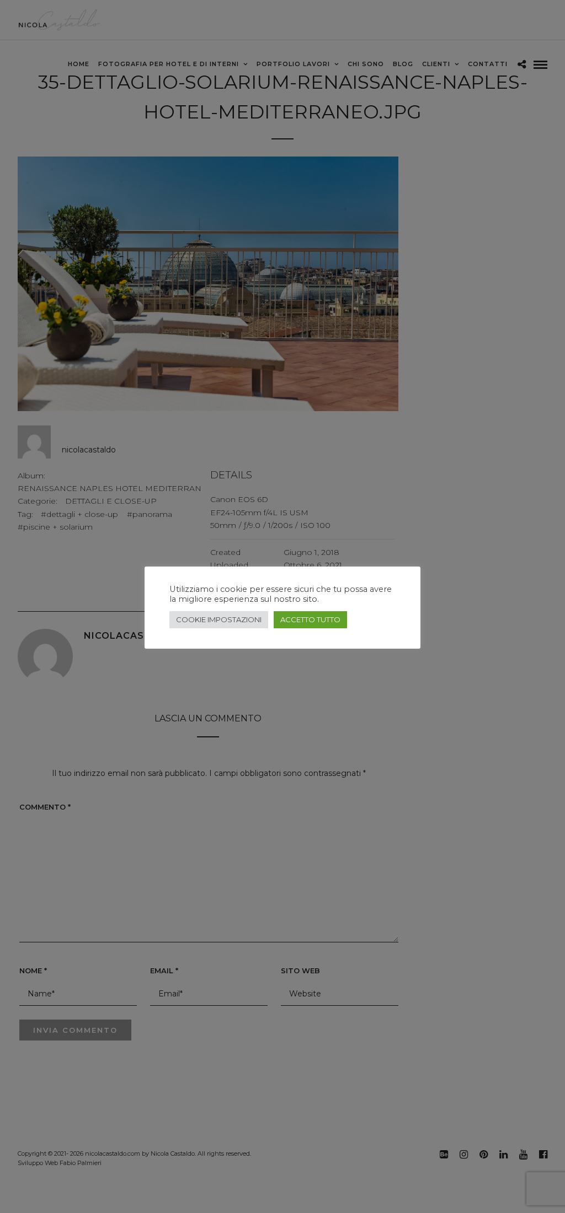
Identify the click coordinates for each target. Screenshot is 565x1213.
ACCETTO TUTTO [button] (310, 619)
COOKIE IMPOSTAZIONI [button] (219, 619)
